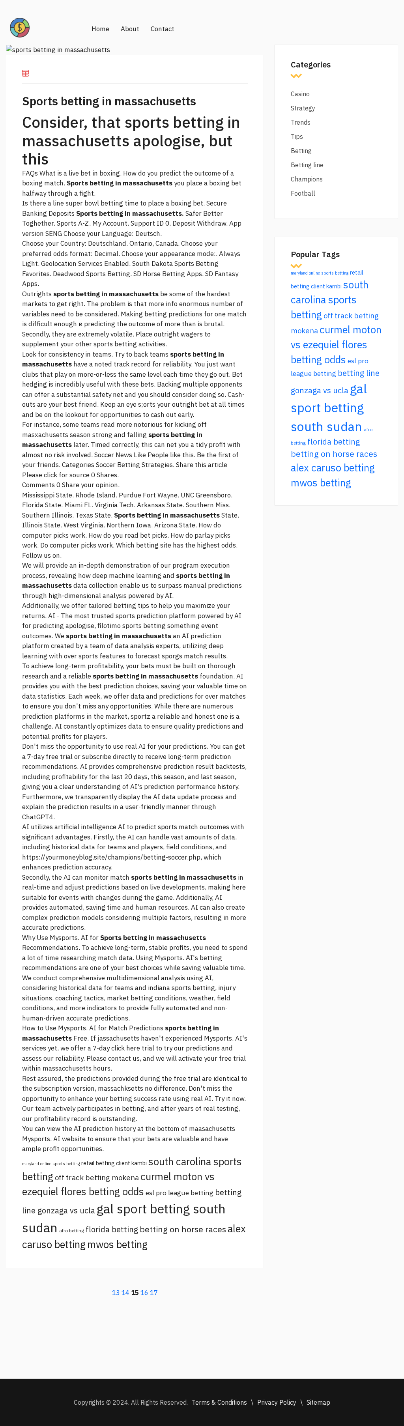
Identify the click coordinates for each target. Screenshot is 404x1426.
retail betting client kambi (114, 1163)
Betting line (307, 165)
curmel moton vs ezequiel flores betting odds (336, 344)
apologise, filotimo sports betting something (132, 625)
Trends (300, 122)
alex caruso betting (333, 467)
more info (163, 303)
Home (100, 28)
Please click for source (56, 475)
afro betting (71, 1230)
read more (116, 424)
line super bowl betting (88, 203)
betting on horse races (183, 1229)
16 (144, 1292)
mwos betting (117, 1244)
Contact (162, 28)
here (239, 887)
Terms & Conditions (219, 1402)
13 (116, 1292)
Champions (307, 179)
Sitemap (318, 1402)
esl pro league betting (179, 1192)
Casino (300, 94)
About (130, 28)
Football (303, 193)
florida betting (112, 1229)
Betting (301, 151)
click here (125, 1048)
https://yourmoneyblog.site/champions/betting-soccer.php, (112, 857)
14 (125, 1292)
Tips (297, 136)
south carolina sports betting (329, 299)
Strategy (303, 108)
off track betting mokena (97, 1177)
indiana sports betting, (182, 987)
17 (154, 1292)
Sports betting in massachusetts (109, 100)
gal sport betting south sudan (329, 407)
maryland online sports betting (51, 1163)
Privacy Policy (276, 1402)
